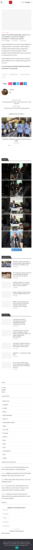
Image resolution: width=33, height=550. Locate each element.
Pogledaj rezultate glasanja (16, 531)
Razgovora (6, 526)
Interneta (6, 522)
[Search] (31, 2)
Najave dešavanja (7, 415)
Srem (4, 447)
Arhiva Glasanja (6, 533)
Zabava (5, 458)
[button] (3, 131)
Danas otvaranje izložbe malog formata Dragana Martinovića (21, 292)
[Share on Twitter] (17, 83)
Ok (17, 547)
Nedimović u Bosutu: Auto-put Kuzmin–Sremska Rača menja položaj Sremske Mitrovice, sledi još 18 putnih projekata (16, 496)
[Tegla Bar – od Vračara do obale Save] (6, 355)
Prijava (3, 392)
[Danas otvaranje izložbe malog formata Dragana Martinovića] (6, 294)
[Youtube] (26, 2)
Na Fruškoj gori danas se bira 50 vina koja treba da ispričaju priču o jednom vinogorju (22, 274)
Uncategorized (6, 451)
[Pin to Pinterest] (21, 83)
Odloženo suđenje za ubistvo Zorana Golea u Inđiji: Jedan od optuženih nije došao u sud (22, 263)
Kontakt (4, 390)
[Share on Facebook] (14, 83)
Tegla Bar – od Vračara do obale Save (22, 353)
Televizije (6, 514)
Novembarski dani (13, 74)
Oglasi (4, 426)
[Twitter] (23, 2)
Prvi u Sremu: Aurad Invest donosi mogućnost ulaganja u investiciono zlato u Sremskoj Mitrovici (21, 365)
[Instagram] (25, 2)
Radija (5, 518)
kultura (5, 74)
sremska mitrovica (25, 74)
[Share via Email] (25, 83)
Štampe (6, 510)
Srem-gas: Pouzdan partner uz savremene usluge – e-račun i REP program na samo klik (21, 345)
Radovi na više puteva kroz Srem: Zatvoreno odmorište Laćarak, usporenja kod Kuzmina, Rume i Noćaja (21, 304)
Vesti (4, 77)
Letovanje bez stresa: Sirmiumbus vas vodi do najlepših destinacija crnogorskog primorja (20, 322)
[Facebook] (21, 2)
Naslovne (5, 419)
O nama (4, 387)
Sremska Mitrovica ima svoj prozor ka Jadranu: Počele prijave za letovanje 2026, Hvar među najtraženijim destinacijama (22, 333)
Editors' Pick (6, 401)
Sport (4, 440)
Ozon (8, 40)
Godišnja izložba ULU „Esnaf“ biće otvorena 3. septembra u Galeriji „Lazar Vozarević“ (21, 284)
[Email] (28, 2)
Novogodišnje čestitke (8, 422)
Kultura (4, 411)
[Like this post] (10, 83)
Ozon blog (5, 429)
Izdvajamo (5, 404)
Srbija (4, 444)
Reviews (5, 436)
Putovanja (5, 433)
